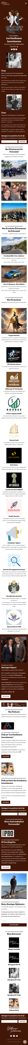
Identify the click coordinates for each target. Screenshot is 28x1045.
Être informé (14, 925)
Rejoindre (22, 141)
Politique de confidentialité (14, 1041)
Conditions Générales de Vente (14, 1039)
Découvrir (6, 696)
